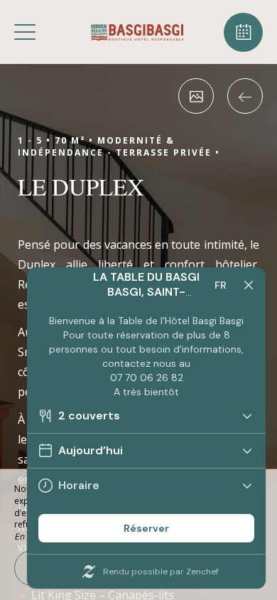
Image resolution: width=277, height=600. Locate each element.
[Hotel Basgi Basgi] (137, 32)
